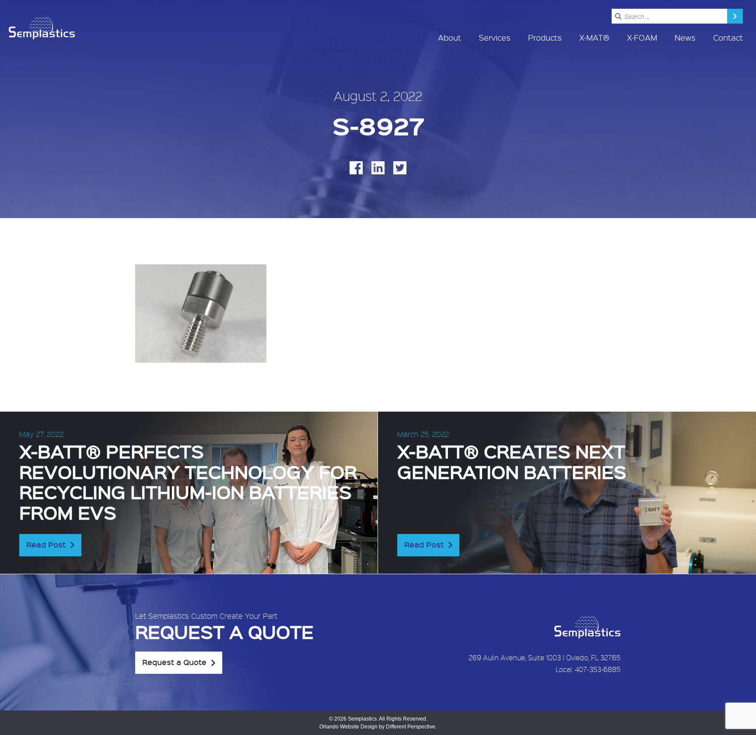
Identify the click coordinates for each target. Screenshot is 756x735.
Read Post (46, 544)
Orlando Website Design (348, 727)
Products (545, 37)
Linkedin (378, 167)
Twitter (399, 167)
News (685, 37)
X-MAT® (594, 37)
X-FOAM (642, 37)
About (449, 37)
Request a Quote (174, 662)
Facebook (356, 167)
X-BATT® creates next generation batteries (511, 461)
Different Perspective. (411, 727)
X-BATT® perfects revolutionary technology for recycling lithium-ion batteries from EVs (188, 481)
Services (495, 37)
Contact (728, 37)
